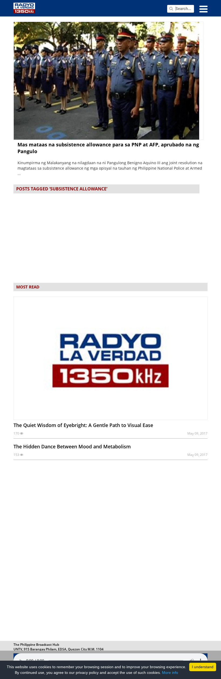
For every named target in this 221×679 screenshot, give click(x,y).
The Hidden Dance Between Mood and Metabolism (72, 446)
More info (170, 672)
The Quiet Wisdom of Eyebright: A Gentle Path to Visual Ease (83, 425)
